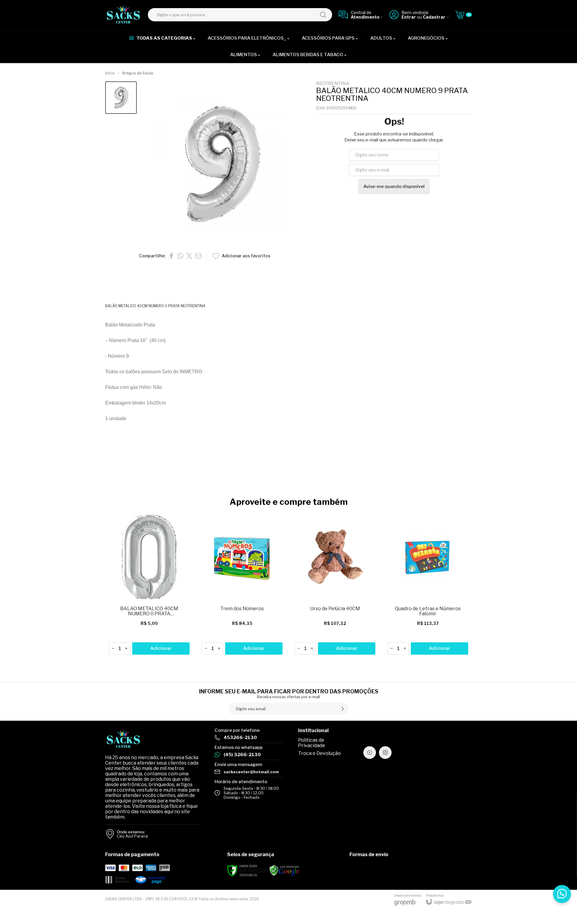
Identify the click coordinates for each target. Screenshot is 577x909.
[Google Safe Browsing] (285, 870)
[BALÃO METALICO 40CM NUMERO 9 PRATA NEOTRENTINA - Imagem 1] (121, 98)
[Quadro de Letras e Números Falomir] (428, 584)
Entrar (408, 17)
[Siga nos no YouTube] (369, 752)
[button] (121, 97)
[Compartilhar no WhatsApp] (180, 256)
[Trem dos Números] (242, 584)
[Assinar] (343, 709)
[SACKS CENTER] (123, 15)
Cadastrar (434, 17)
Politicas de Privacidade (311, 742)
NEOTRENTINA (332, 83)
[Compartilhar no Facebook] (171, 256)
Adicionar (161, 648)
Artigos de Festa (137, 73)
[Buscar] (323, 14)
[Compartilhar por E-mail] (198, 256)
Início (110, 73)
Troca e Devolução (319, 753)
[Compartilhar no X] (189, 256)
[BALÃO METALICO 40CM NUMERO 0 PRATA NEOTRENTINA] (149, 584)
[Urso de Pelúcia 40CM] (335, 584)
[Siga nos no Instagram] (385, 752)
